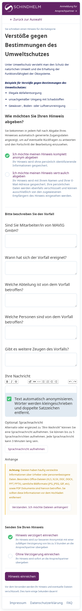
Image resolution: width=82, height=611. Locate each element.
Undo (70, 382)
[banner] (23, 8)
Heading (30, 382)
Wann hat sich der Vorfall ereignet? (36, 257)
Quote (34, 382)
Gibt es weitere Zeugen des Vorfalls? (37, 349)
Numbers (47, 382)
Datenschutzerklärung (46, 603)
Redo (74, 382)
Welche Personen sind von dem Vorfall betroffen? (39, 319)
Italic (12, 382)
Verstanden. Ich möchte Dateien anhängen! (40, 507)
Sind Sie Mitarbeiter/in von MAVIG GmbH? (34, 228)
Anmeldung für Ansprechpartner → (66, 9)
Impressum (18, 603)
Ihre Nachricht (17, 376)
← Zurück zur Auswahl (26, 19)
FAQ (69, 603)
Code (39, 382)
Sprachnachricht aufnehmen (26, 449)
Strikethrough (16, 382)
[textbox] (41, 390)
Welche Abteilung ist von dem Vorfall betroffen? (37, 287)
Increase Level (56, 382)
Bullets (43, 382)
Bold (7, 382)
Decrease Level (52, 382)
